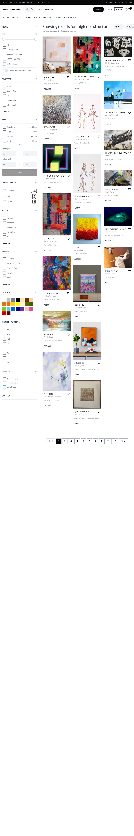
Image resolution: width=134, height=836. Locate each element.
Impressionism (12, 227)
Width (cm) (6, 149)
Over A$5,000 (12, 50)
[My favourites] (126, 9)
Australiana (11, 232)
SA (8, 358)
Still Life (10, 273)
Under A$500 (12, 64)
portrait (10, 196)
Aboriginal (10, 223)
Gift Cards (47, 17)
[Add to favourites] (68, 77)
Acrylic (9, 86)
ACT (8, 339)
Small (9, 141)
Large (9, 132)
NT (8, 362)
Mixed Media (11, 105)
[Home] (12, 9)
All (8, 45)
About (37, 17)
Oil (8, 96)
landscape (11, 191)
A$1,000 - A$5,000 (14, 54)
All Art (6, 17)
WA (8, 353)
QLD (8, 348)
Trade (58, 17)
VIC (8, 329)
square (9, 202)
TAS (8, 344)
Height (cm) (6, 159)
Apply (20, 172)
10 (114, 441)
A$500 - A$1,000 (13, 59)
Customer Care (110, 2)
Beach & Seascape (13, 263)
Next (123, 441)
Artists (28, 17)
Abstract (10, 218)
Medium (10, 136)
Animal (9, 278)
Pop (8, 237)
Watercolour (11, 100)
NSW (9, 334)
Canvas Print (11, 91)
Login (109, 9)
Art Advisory (70, 17)
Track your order (125, 2)
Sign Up (119, 9)
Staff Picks (16, 17)
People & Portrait (13, 268)
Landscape (11, 259)
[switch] (5, 70)
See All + (6, 111)
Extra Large (11, 127)
